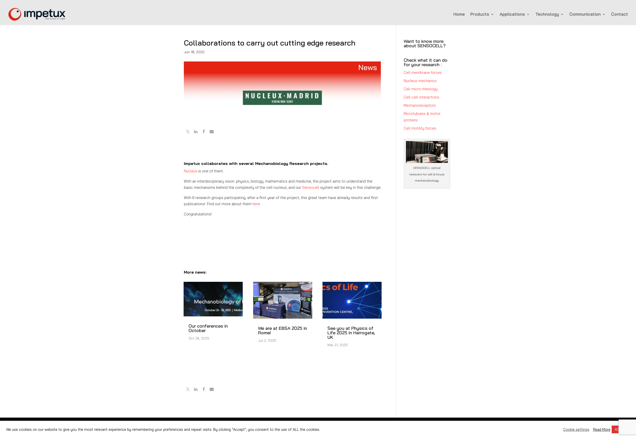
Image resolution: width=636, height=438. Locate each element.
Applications (512, 14)
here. (256, 203)
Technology (547, 14)
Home (459, 14)
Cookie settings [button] (576, 429)
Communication (585, 14)
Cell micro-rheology (420, 89)
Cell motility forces (420, 128)
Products (479, 14)
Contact (619, 14)
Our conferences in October (208, 328)
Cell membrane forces (423, 72)
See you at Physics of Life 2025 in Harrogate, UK (351, 332)
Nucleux (190, 171)
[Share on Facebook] (204, 132)
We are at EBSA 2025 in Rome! (282, 330)
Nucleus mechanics (420, 80)
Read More (601, 429)
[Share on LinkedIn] (196, 132)
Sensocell (310, 187)
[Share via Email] (212, 132)
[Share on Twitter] (188, 132)
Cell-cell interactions (421, 97)
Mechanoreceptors (420, 105)
